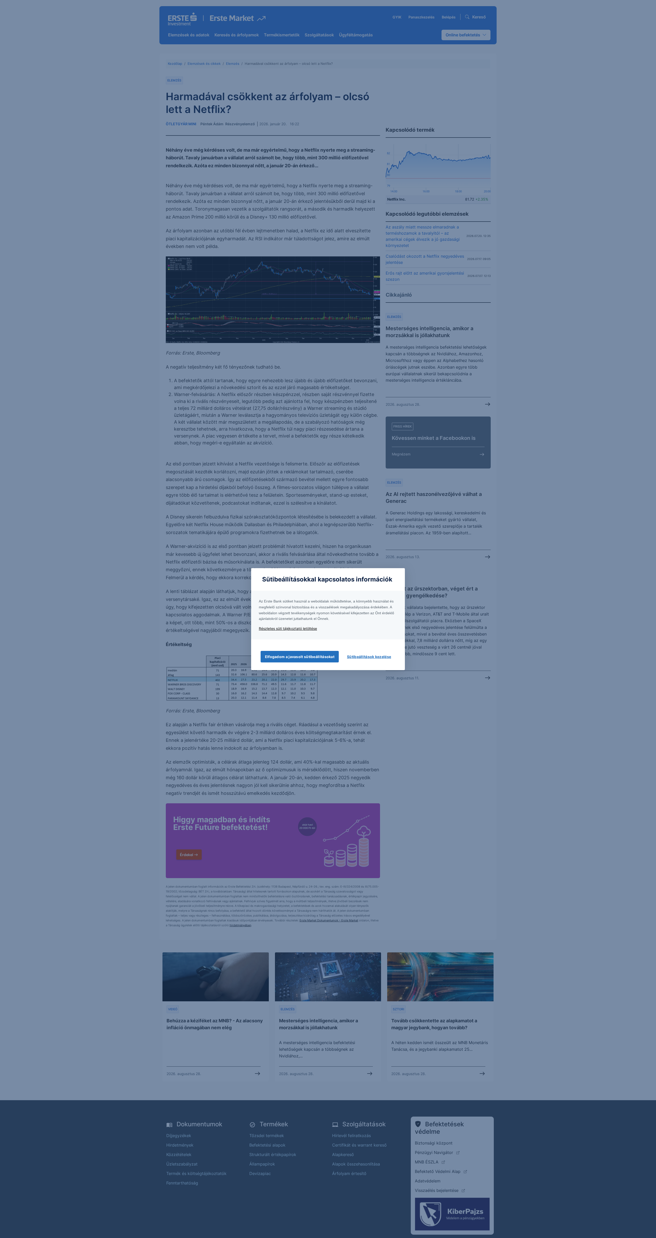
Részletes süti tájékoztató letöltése (288, 628)
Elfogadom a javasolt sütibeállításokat (299, 656)
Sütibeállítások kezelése (369, 656)
